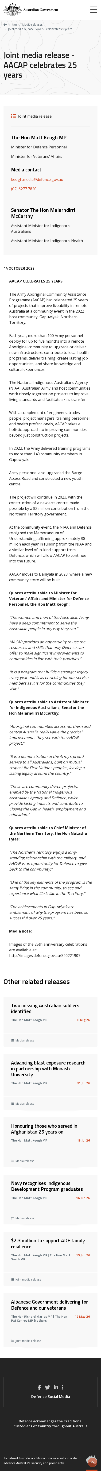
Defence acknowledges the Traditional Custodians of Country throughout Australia (51, 1423)
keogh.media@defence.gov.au (37, 179)
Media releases (32, 25)
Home (13, 25)
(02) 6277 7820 (23, 188)
